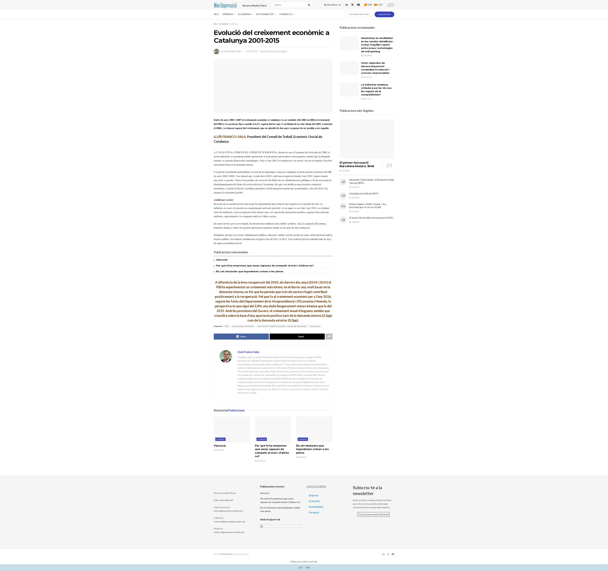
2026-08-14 (302, 457)
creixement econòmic (243, 326)
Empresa (228, 14)
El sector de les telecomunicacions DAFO (371, 217)
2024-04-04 (367, 55)
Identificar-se (333, 4)
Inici (216, 14)
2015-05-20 (367, 99)
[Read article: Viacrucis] (232, 429)
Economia (244, 14)
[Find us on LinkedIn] (346, 5)
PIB (226, 326)
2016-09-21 (252, 51)
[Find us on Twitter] (352, 5)
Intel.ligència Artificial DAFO (363, 193)
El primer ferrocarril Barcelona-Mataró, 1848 (357, 164)
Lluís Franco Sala (232, 51)
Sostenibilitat (265, 14)
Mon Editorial (226, 500)
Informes (234, 24)
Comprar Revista (359, 14)
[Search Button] (310, 5)
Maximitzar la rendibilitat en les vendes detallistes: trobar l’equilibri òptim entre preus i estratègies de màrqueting (377, 45)
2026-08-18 (261, 461)
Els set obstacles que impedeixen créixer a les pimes (249, 271)
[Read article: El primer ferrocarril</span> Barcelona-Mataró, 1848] (367, 139)
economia (315, 326)
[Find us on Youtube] (358, 5)
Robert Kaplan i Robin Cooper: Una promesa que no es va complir (367, 206)
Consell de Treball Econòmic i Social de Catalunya (282, 326)
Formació (286, 14)
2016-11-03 (367, 77)
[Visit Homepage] (225, 4)
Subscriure (384, 14)
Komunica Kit (226, 554)
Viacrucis (222, 259)
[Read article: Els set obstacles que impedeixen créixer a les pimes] (314, 429)
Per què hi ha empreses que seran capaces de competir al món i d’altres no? (265, 265)
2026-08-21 (219, 450)
